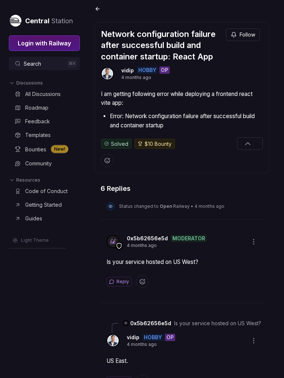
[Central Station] (15, 19)
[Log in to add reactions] (107, 160)
